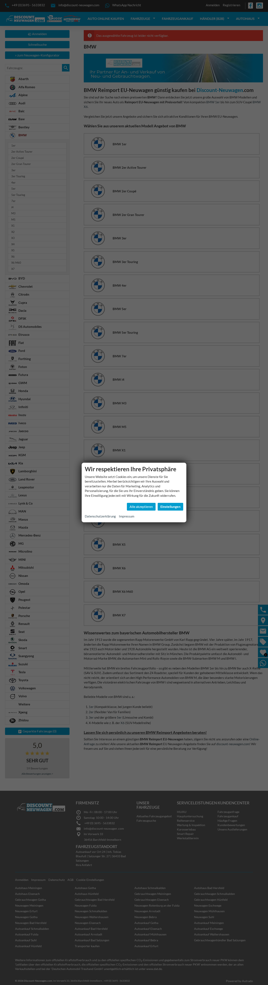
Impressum (126, 516)
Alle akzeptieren (141, 506)
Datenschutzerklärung (100, 516)
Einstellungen (170, 506)
